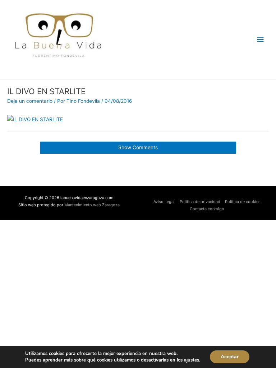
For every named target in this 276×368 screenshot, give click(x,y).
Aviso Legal (164, 201)
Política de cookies (243, 201)
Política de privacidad (200, 201)
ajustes (191, 360)
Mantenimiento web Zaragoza (92, 204)
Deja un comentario (29, 101)
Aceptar (230, 356)
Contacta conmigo (207, 208)
